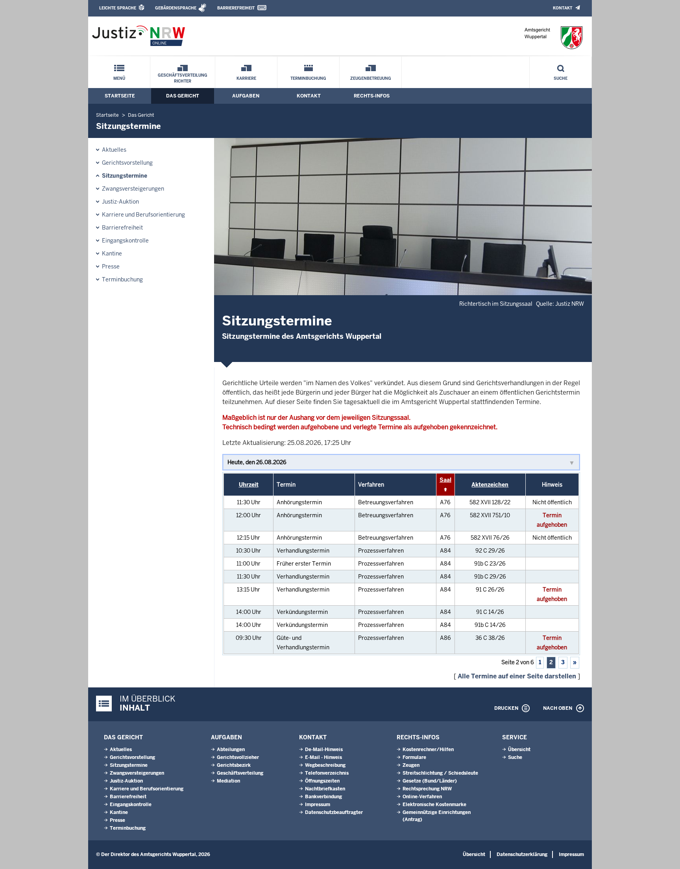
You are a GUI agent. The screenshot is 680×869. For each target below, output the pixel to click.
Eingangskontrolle (125, 240)
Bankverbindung (323, 797)
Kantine (112, 253)
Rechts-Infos (372, 96)
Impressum (317, 804)
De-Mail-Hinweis (324, 749)
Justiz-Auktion (120, 201)
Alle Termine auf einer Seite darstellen (517, 676)
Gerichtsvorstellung (127, 162)
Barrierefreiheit (236, 8)
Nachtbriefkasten (325, 789)
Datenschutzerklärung (522, 854)
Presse (111, 266)
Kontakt (562, 8)
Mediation (228, 781)
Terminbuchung (308, 78)
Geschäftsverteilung (240, 773)
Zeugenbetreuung (370, 78)
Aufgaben (245, 96)
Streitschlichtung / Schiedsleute (440, 773)
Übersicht (519, 749)
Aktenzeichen (489, 484)
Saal (445, 479)
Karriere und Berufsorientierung (143, 214)
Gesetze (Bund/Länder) (430, 781)
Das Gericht (182, 96)
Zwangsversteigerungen (133, 188)
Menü (119, 78)
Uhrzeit (249, 484)
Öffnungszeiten (322, 781)
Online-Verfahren (422, 797)
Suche (560, 78)
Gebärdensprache (175, 8)
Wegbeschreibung (325, 765)
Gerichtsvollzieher (238, 757)
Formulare (414, 757)
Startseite (120, 96)
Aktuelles (114, 149)
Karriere (246, 78)
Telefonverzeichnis (327, 773)
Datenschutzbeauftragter (334, 812)
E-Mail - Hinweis (323, 757)
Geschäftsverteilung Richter (182, 78)
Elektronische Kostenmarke (434, 804)
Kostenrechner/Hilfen (428, 749)
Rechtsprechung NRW (427, 789)
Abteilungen (231, 749)
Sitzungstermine (124, 175)
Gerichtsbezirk (234, 765)
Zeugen (411, 765)
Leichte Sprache (117, 8)
